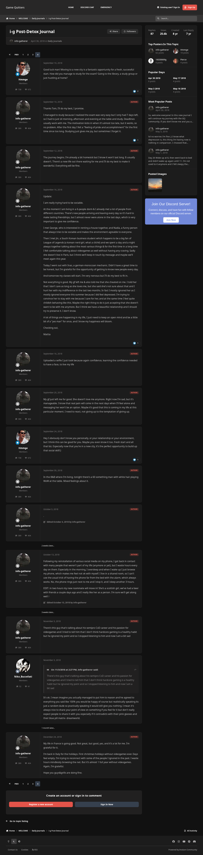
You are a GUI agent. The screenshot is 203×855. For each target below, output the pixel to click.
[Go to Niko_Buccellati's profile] (23, 666)
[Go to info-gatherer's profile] (11, 41)
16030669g (161, 59)
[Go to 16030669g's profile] (151, 60)
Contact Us (13, 849)
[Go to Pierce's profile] (175, 60)
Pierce (183, 59)
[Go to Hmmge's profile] (23, 68)
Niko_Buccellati (23, 676)
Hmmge (23, 79)
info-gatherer (21, 41)
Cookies (24, 849)
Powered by (183, 849)
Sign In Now (107, 804)
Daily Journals (55, 41)
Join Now (171, 220)
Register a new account (41, 804)
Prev (17, 55)
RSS (36, 849)
